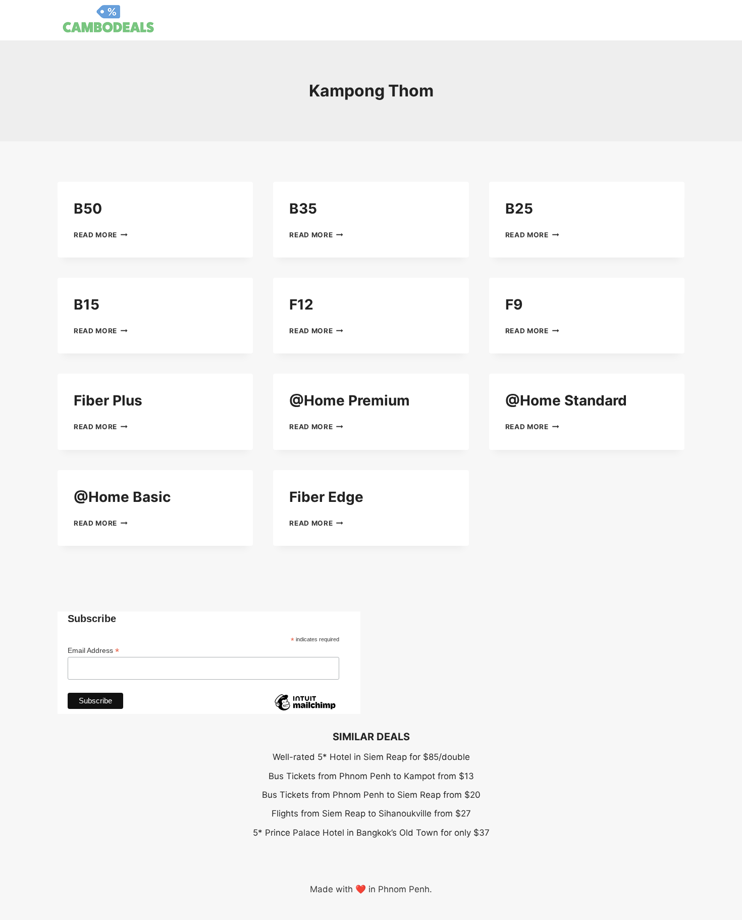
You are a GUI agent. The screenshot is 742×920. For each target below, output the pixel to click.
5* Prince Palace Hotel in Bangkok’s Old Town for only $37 (371, 833)
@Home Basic (122, 496)
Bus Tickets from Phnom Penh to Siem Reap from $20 (371, 795)
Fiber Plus (108, 400)
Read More (101, 235)
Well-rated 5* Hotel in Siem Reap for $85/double (371, 757)
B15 (86, 304)
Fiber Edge (326, 496)
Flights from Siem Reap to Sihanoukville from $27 (371, 813)
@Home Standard (566, 400)
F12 (301, 304)
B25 (519, 208)
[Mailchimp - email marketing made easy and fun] (305, 710)
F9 (513, 304)
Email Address (93, 650)
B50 (88, 208)
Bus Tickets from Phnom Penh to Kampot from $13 (371, 776)
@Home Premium (349, 400)
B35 (303, 208)
